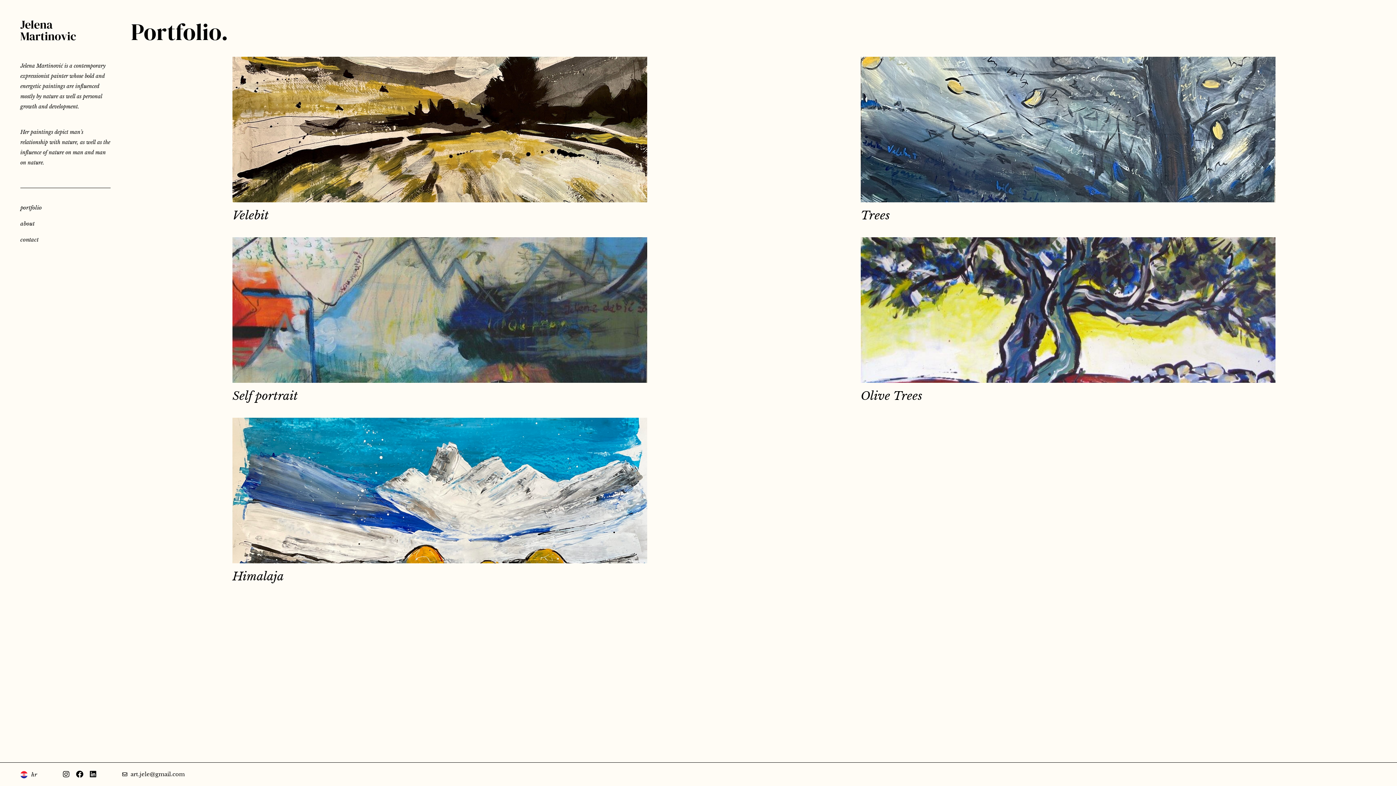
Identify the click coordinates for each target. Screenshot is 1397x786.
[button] (688, 617)
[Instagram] (66, 774)
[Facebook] (79, 774)
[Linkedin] (93, 774)
